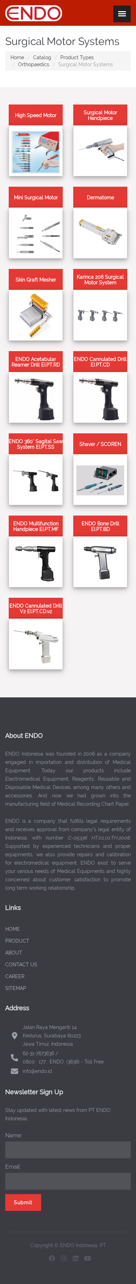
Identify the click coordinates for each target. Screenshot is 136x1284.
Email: (13, 1166)
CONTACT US (21, 964)
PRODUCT (17, 941)
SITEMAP (15, 988)
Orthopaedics (33, 64)
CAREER (14, 976)
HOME (12, 929)
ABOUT (13, 953)
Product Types (77, 57)
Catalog (42, 57)
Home (17, 57)
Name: (13, 1135)
